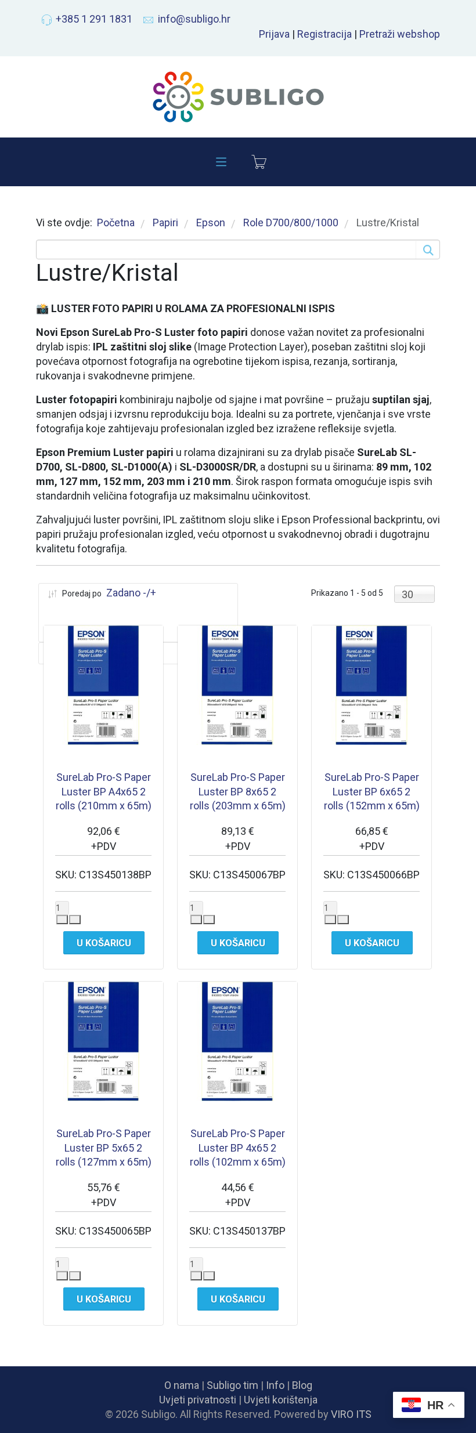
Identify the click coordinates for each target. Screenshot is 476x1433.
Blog (302, 1385)
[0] (259, 161)
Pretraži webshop (399, 34)
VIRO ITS (351, 1414)
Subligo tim (232, 1385)
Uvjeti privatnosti (197, 1400)
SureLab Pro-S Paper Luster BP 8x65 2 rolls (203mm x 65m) (238, 791)
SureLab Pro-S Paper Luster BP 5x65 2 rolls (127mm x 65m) (104, 1147)
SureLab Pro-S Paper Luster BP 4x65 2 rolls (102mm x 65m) (238, 1147)
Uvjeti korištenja (281, 1400)
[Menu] (221, 161)
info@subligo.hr (194, 19)
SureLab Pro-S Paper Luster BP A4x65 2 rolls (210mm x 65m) (104, 791)
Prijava (274, 34)
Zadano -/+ (131, 593)
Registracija (324, 34)
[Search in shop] (427, 249)
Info (275, 1385)
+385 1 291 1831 (94, 19)
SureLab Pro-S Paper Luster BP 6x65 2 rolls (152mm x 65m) (372, 791)
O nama (181, 1385)
